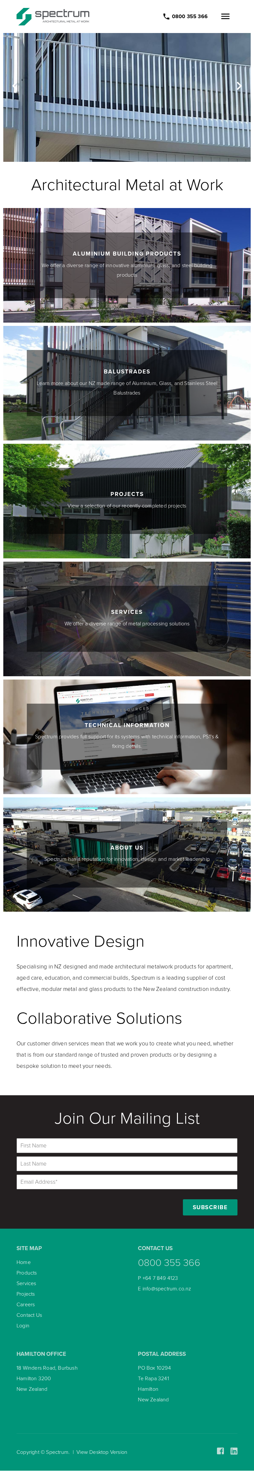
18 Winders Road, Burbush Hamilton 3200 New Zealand (47, 1378)
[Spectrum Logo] (53, 16)
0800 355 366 (169, 1263)
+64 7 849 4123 (160, 1278)
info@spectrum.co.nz (167, 1288)
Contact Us (29, 1315)
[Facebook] (220, 1451)
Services (26, 1283)
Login (23, 1325)
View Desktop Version (101, 1452)
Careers (26, 1304)
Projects (26, 1294)
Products (27, 1273)
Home (24, 1262)
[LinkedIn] (234, 1451)
